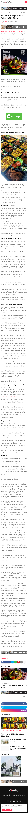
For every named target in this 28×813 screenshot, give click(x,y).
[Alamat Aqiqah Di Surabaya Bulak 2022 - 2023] (14, 723)
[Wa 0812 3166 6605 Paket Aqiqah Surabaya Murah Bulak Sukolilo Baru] (5, 748)
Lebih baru (4, 696)
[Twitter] (12, 662)
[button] (1, 2)
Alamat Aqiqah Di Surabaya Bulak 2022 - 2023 (12, 735)
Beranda (3, 12)
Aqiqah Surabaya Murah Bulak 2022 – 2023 (11, 31)
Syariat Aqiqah (4, 658)
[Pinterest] (18, 662)
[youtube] (14, 801)
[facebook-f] (8, 801)
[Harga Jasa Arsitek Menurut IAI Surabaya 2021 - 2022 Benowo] (5, 741)
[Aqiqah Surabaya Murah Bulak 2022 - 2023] (14, 674)
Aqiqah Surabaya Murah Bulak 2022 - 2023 (15, 12)
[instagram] (17, 801)
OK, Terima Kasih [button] (7, 809)
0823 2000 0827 (17, 806)
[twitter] (11, 801)
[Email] (21, 662)
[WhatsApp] (15, 662)
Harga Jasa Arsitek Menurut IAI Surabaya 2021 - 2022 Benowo (18, 740)
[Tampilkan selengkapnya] (24, 662)
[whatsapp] (20, 801)
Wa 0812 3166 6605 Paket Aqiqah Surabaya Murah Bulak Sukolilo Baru (18, 748)
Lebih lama (24, 696)
